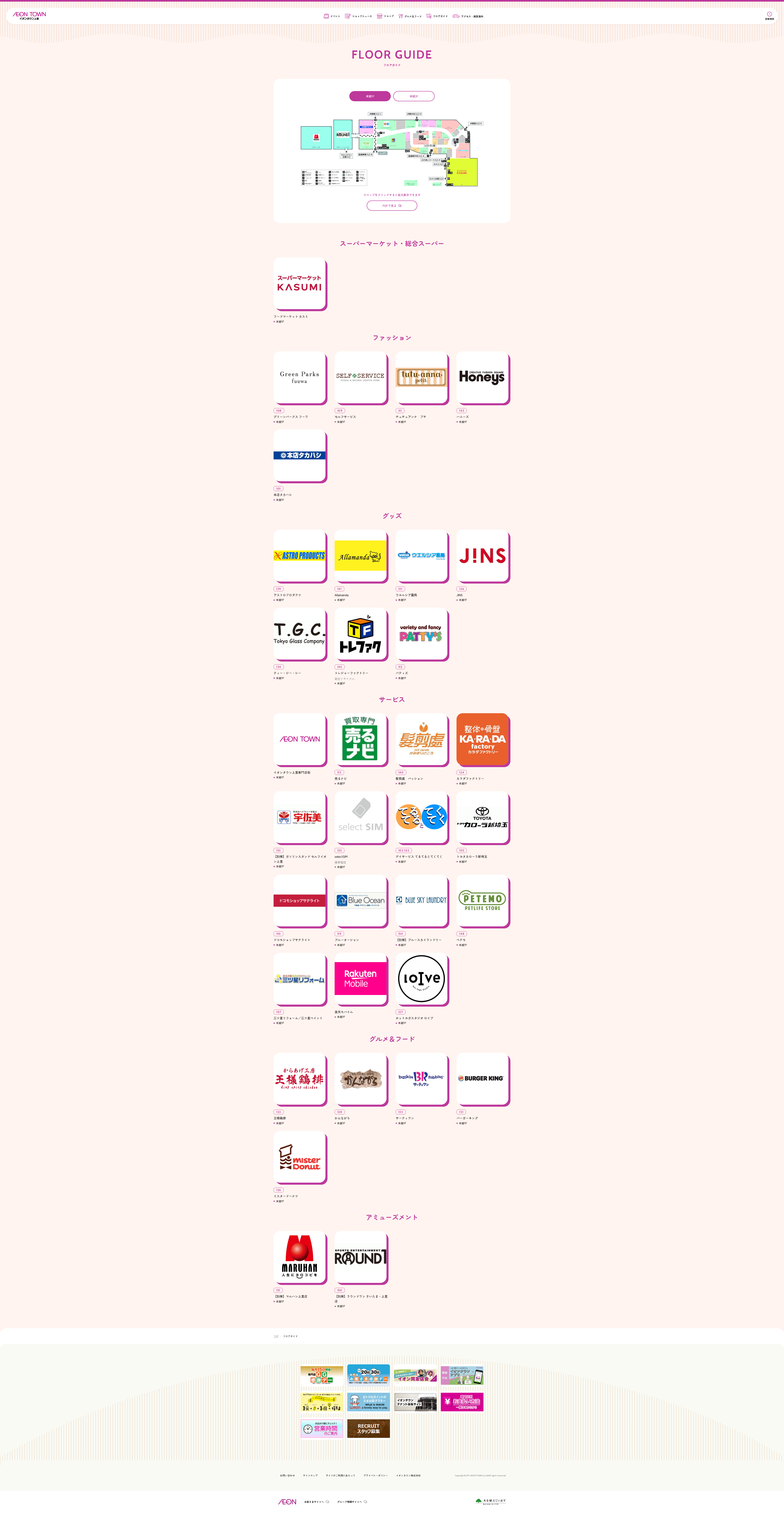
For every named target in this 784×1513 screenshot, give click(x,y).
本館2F (414, 96)
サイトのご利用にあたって (340, 1475)
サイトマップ (310, 1475)
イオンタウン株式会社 (408, 1475)
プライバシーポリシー (375, 1475)
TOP (276, 1336)
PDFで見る (389, 206)
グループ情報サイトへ (349, 1501)
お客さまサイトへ (314, 1501)
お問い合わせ (287, 1475)
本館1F (370, 96)
